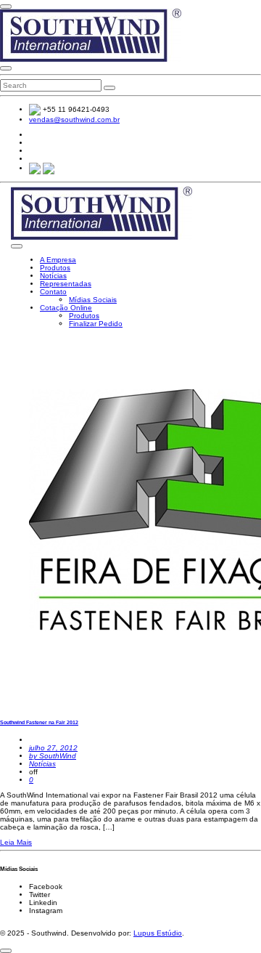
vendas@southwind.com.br (74, 119)
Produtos (55, 268)
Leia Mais (16, 842)
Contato (53, 292)
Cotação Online (66, 308)
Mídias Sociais (93, 300)
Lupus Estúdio (157, 933)
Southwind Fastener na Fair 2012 (39, 722)
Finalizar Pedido (96, 324)
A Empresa (58, 260)
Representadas (65, 284)
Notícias (53, 276)
